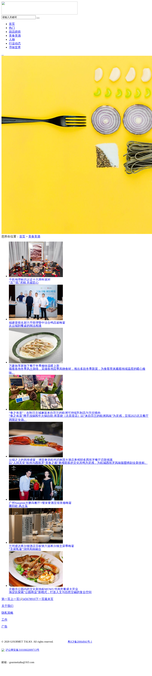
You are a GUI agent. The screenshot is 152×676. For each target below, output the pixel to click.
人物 (12, 39)
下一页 (40, 599)
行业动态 (15, 43)
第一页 (5, 599)
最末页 (48, 599)
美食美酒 (15, 35)
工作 (4, 619)
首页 (12, 23)
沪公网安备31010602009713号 (22, 649)
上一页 (14, 599)
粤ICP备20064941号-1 (80, 641)
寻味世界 (15, 47)
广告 (4, 626)
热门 (12, 27)
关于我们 (7, 605)
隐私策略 (7, 612)
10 (34, 599)
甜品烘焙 (15, 31)
